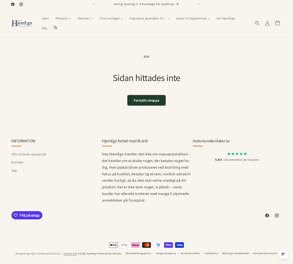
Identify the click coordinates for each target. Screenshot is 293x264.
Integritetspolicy (166, 253)
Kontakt (17, 162)
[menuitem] (45, 18)
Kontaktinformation (265, 253)
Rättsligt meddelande (236, 253)
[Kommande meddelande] (199, 4)
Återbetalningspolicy (138, 253)
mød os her (70, 253)
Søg (14, 170)
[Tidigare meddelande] (94, 4)
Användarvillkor (190, 253)
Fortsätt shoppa (147, 100)
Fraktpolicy (211, 253)
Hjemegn (92, 253)
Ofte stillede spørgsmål (28, 154)
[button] (257, 23)
